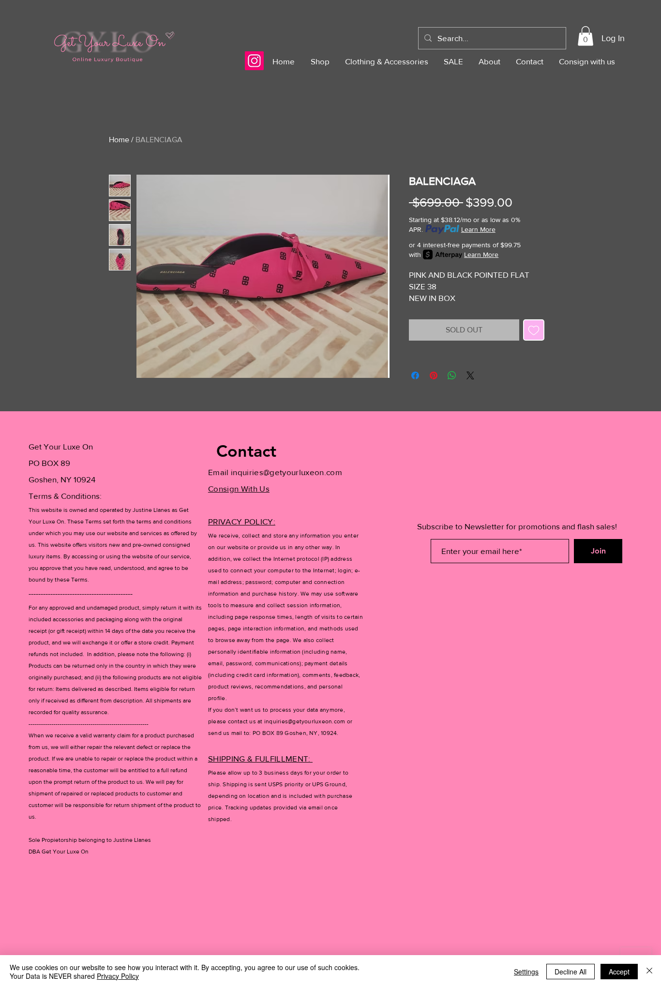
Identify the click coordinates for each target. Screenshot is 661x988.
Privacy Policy (118, 976)
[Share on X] (470, 375)
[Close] (649, 971)
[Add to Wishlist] (533, 330)
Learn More (478, 229)
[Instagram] (254, 60)
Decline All (570, 971)
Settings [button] (526, 971)
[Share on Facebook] (415, 375)
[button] (585, 36)
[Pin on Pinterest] (433, 375)
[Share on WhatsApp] (452, 375)
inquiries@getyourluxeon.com (286, 472)
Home (119, 139)
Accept (619, 971)
